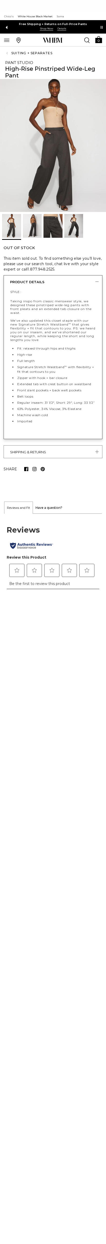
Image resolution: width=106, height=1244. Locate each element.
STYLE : (15, 292)
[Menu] (7, 40)
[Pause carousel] (102, 27)
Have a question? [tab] (49, 508)
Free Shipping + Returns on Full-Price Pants (53, 24)
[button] (98, 39)
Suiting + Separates (31, 53)
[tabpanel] (53, 554)
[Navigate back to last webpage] (7, 53)
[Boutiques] (18, 40)
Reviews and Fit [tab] (18, 508)
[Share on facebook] (26, 469)
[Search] (87, 40)
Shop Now (46, 28)
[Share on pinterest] (43, 469)
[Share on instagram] (34, 469)
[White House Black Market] (53, 40)
